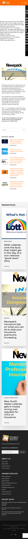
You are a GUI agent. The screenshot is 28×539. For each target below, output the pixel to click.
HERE (5, 108)
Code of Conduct (5, 468)
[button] (25, 3)
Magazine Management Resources (9, 483)
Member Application (6, 476)
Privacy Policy (16, 528)
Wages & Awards (5, 480)
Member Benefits (5, 478)
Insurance (6, 318)
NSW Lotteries (8, 241)
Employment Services (6, 494)
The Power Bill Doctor (6, 491)
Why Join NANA (5, 463)
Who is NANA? (5, 461)
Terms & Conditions (7, 528)
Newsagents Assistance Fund (8, 487)
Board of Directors (6, 466)
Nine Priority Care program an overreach (11, 508)
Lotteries (4, 489)
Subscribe (22, 452)
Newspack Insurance (6, 485)
